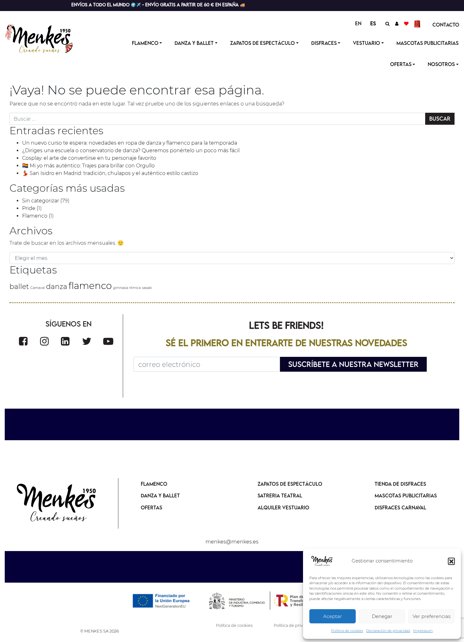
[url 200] (65, 341)
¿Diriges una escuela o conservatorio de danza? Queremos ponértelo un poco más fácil (131, 150)
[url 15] (418, 23)
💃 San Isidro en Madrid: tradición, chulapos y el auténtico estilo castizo (110, 173)
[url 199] (44, 341)
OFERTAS (401, 64)
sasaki (147, 288)
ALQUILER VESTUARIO (283, 507)
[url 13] (396, 23)
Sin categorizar (40, 201)
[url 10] (45, 38)
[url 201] (87, 341)
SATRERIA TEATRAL (280, 495)
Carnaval (37, 288)
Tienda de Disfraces (400, 484)
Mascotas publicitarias (427, 43)
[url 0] (322, 561)
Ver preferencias (431, 616)
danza (56, 286)
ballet (19, 286)
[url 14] (406, 23)
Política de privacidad (295, 625)
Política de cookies (347, 630)
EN (358, 23)
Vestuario (366, 43)
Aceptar (332, 616)
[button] (451, 561)
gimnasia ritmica (127, 288)
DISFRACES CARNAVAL (400, 507)
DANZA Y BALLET (160, 495)
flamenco (90, 285)
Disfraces (324, 43)
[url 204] (56, 503)
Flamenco (145, 43)
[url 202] (108, 341)
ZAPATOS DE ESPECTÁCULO (290, 484)
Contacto (445, 24)
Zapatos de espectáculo (262, 43)
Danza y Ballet (194, 43)
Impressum (423, 630)
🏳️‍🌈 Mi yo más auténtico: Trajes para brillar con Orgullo (88, 166)
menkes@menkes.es (232, 542)
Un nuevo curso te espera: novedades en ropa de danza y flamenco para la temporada (129, 143)
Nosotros (441, 64)
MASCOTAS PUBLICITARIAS (406, 495)
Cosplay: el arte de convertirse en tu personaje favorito (89, 158)
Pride (28, 208)
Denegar (382, 616)
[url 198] (23, 341)
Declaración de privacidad (388, 630)
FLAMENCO (154, 484)
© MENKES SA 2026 (99, 631)
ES (373, 23)
